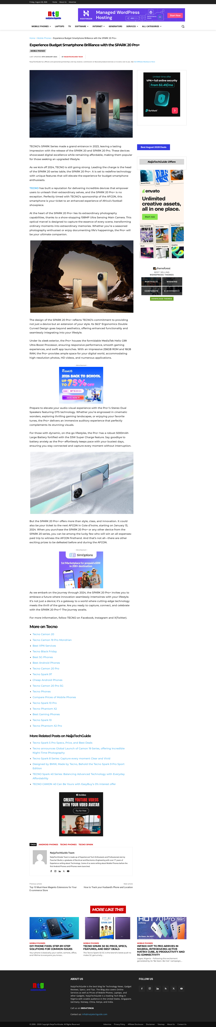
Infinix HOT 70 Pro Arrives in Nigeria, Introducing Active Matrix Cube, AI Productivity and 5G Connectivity (161, 950)
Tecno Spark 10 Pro (45, 702)
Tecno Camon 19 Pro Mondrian (52, 639)
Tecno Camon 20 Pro (46, 668)
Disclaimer (150, 1024)
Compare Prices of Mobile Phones (54, 697)
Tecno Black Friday (45, 651)
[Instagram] (55, 870)
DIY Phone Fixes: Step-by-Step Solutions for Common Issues (51, 947)
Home (32, 38)
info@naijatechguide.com (94, 1014)
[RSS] (166, 989)
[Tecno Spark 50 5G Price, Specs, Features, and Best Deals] (108, 928)
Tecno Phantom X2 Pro (47, 725)
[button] (182, 26)
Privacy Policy (119, 1024)
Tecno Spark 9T (42, 674)
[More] (183, 57)
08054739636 (87, 1008)
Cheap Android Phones (47, 680)
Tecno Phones (42, 691)
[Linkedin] (176, 57)
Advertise (107, 1024)
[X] (156, 57)
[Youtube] (68, 870)
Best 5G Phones (43, 657)
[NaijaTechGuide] (53, 15)
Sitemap (161, 1024)
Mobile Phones (44, 38)
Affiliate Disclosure (135, 1024)
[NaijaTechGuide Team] (40, 861)
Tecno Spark (86, 844)
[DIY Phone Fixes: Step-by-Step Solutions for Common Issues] (54, 928)
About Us (171, 1024)
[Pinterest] (163, 57)
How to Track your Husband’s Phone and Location (108, 887)
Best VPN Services (44, 645)
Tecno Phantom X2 (45, 708)
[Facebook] (149, 57)
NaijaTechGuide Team (73, 57)
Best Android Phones (46, 662)
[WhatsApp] (170, 57)
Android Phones (48, 844)
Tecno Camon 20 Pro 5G (48, 685)
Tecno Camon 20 (43, 634)
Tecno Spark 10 (42, 720)
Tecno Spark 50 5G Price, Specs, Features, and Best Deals (105, 947)
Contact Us (182, 1024)
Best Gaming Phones (46, 714)
